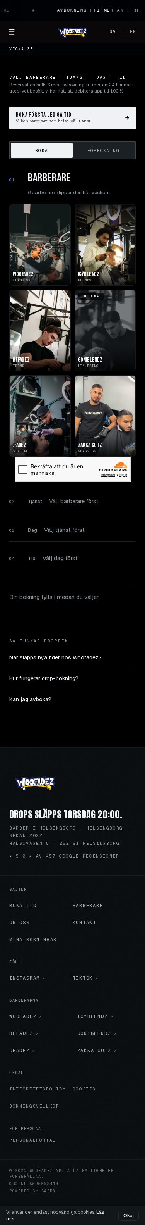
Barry (48, 1191)
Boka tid (22, 905)
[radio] (42, 150)
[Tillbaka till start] (34, 782)
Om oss (19, 923)
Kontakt (85, 923)
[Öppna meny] (11, 31)
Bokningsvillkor (34, 1106)
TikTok (86, 978)
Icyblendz (95, 1016)
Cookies (84, 1089)
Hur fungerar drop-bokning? (43, 678)
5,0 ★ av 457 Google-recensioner (64, 856)
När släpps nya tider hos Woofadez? (55, 657)
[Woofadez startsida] (72, 32)
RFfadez (24, 1033)
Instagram (27, 978)
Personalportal (32, 1140)
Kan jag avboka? (30, 699)
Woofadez (25, 1016)
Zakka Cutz (97, 1050)
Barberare (88, 905)
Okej (128, 1216)
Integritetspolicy (37, 1089)
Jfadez (22, 1050)
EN (133, 31)
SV (112, 31)
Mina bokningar (33, 940)
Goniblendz (97, 1033)
